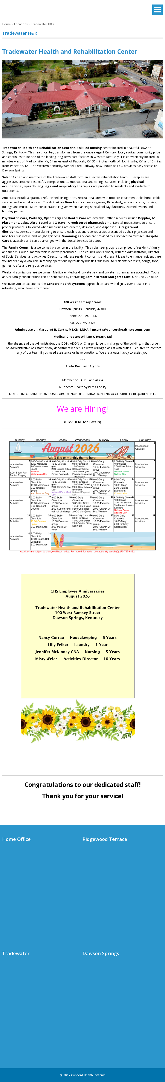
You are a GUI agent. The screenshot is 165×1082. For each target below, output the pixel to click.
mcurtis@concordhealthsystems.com (121, 329)
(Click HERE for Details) (82, 422)
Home (6, 24)
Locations (21, 24)
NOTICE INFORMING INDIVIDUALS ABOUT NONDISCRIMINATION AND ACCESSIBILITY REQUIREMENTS (82, 394)
